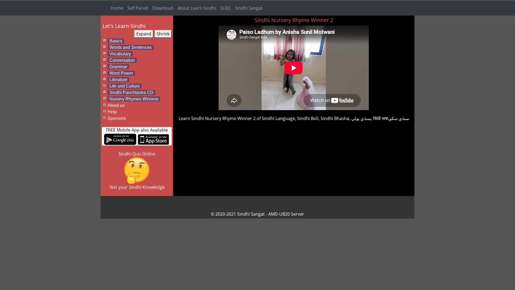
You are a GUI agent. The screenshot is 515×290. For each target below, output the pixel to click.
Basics (115, 41)
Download (162, 8)
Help (112, 112)
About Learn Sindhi (196, 8)
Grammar (118, 66)
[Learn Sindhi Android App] (120, 139)
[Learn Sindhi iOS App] (153, 139)
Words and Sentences (130, 47)
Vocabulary (120, 54)
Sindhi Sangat (249, 8)
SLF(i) (225, 8)
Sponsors (117, 118)
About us (116, 105)
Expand (143, 34)
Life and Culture (124, 86)
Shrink (163, 34)
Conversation (122, 60)
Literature (118, 79)
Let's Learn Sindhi (124, 26)
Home (117, 8)
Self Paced (137, 8)
